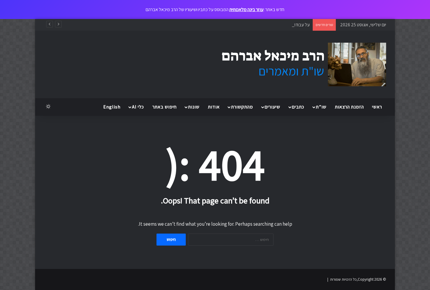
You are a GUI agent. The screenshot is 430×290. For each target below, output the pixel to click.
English (112, 107)
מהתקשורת (242, 107)
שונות (193, 107)
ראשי (377, 107)
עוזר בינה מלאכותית (246, 9)
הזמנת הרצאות (349, 107)
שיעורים (272, 107)
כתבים (298, 107)
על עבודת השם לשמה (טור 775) (282, 25)
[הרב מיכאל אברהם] (298, 65)
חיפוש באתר (164, 107)
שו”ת (321, 107)
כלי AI (138, 107)
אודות (214, 107)
